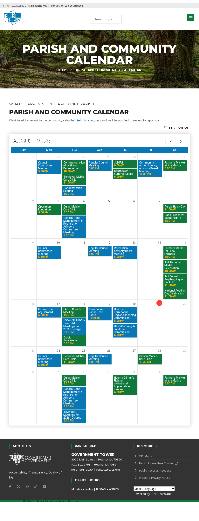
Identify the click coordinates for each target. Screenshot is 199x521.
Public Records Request (155, 470)
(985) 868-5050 (82, 469)
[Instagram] (27, 486)
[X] (18, 486)
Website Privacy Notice (154, 477)
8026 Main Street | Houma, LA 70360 (96, 459)
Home (63, 70)
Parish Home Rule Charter (156, 463)
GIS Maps (145, 456)
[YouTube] (44, 486)
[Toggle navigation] (190, 17)
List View (178, 128)
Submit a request (89, 120)
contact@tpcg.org (108, 469)
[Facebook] (10, 486)
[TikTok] (36, 486)
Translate (164, 494)
